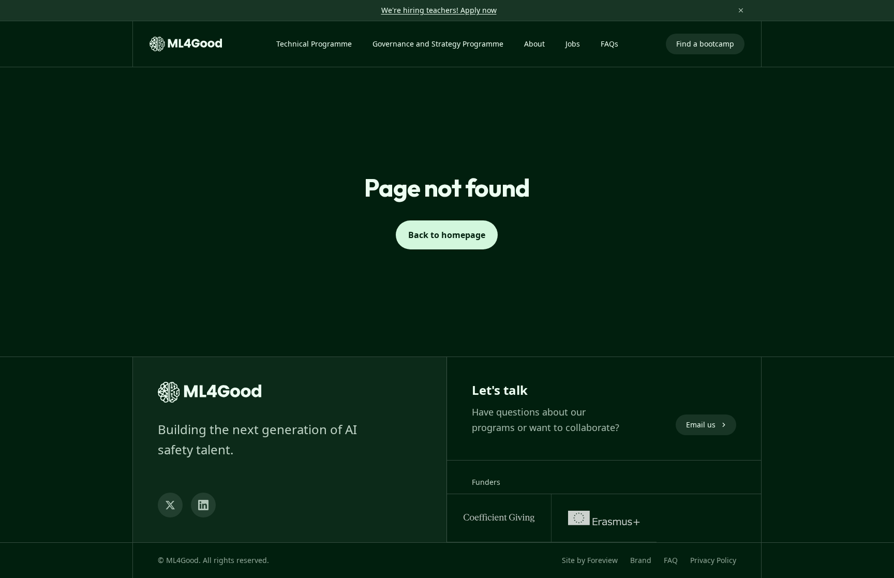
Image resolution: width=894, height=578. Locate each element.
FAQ (671, 560)
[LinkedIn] (203, 505)
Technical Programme (314, 44)
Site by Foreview (590, 560)
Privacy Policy (713, 560)
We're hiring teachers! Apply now (439, 10)
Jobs (572, 44)
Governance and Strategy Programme (438, 44)
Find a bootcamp (705, 44)
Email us (701, 424)
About (534, 44)
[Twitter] (170, 505)
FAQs (609, 44)
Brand (640, 560)
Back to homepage (446, 235)
